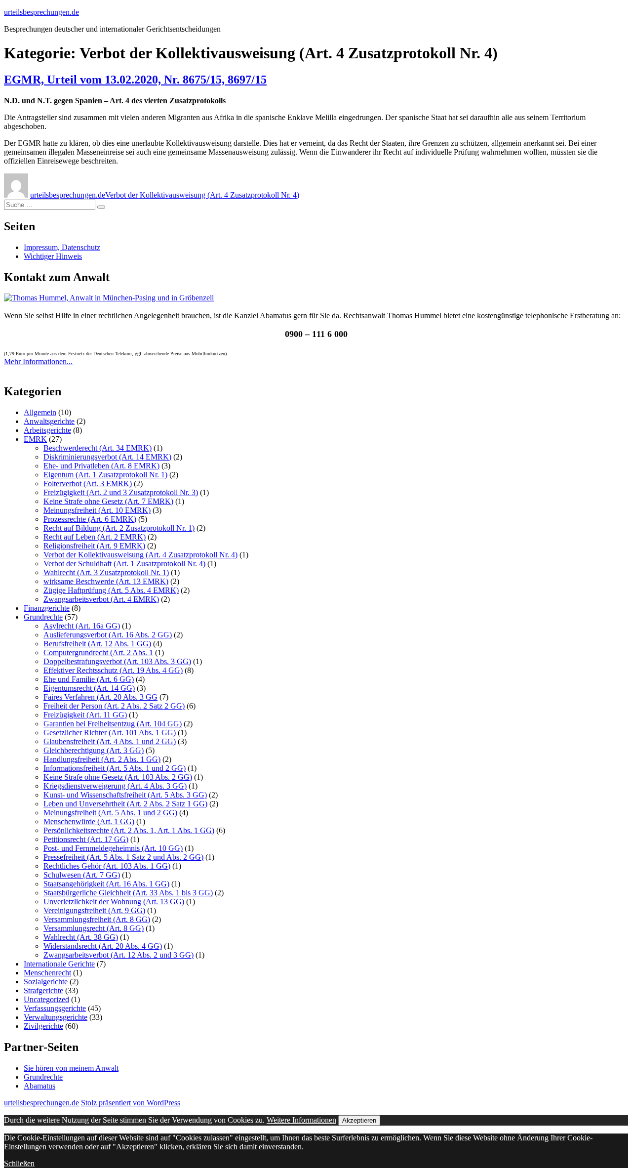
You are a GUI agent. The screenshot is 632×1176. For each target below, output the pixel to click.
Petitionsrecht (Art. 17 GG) (85, 839)
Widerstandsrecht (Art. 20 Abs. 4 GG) (102, 946)
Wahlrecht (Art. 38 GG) (80, 937)
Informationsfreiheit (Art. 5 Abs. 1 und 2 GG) (114, 768)
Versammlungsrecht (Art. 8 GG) (93, 928)
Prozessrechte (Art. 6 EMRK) (89, 519)
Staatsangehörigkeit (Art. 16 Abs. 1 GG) (106, 884)
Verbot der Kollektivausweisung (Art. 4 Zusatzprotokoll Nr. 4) (202, 195)
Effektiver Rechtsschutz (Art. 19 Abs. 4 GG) (113, 670)
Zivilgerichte (43, 1026)
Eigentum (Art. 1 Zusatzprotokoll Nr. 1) (105, 474)
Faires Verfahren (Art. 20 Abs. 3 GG (100, 697)
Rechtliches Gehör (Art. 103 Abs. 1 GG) (106, 866)
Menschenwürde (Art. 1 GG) (88, 821)
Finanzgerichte (47, 608)
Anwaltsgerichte (49, 421)
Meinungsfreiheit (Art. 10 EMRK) (97, 510)
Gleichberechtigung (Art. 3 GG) (93, 750)
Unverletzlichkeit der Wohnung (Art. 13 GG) (113, 901)
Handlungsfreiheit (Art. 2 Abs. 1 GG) (101, 759)
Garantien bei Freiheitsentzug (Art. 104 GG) (112, 723)
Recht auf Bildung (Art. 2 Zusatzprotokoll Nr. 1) (119, 528)
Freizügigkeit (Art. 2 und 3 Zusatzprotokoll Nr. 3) (120, 492)
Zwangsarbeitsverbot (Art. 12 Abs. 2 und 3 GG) (118, 955)
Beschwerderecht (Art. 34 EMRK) (97, 448)
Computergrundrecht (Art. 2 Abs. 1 (98, 652)
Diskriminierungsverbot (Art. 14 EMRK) (107, 457)
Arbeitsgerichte (47, 430)
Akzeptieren (359, 1120)
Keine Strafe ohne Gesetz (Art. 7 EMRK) (108, 501)
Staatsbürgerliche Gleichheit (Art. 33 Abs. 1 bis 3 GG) (128, 892)
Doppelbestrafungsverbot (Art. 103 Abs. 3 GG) (117, 661)
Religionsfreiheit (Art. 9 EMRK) (94, 546)
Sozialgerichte (46, 981)
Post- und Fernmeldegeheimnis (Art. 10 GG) (113, 848)
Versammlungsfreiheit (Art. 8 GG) (96, 919)
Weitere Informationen (301, 1120)
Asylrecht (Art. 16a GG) (81, 626)
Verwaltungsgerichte (55, 1017)
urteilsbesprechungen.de (41, 12)
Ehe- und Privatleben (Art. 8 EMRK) (101, 466)
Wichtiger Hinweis (53, 256)
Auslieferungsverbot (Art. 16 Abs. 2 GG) (107, 634)
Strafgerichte (43, 990)
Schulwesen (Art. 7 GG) (81, 875)
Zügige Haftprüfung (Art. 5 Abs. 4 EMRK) (111, 590)
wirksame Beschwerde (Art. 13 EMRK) (105, 581)
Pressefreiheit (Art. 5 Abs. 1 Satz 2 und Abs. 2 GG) (123, 857)
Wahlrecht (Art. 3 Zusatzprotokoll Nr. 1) (106, 572)
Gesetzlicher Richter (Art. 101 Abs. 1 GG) (109, 732)
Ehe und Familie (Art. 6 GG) (88, 679)
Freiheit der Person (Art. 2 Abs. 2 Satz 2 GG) (114, 706)
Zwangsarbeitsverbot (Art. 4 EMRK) (101, 599)
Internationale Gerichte (59, 964)
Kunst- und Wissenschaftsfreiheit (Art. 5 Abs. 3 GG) (125, 795)
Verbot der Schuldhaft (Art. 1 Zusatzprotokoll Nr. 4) (124, 563)
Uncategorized (46, 999)
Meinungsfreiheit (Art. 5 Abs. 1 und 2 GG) (110, 812)
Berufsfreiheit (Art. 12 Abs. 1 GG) (97, 643)
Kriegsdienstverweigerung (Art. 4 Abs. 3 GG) (115, 786)
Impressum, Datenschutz (62, 247)
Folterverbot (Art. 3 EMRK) (87, 483)
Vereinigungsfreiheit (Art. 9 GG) (94, 910)
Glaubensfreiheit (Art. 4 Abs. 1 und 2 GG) (109, 741)
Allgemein (40, 412)
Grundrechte (43, 617)
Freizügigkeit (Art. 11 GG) (85, 715)
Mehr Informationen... (38, 361)
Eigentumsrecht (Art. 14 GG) (89, 688)
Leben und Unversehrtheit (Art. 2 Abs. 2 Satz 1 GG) (125, 803)
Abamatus (39, 1086)
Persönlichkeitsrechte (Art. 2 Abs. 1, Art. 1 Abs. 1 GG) (128, 830)
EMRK (35, 439)
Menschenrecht (47, 972)
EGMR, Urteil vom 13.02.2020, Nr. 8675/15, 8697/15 (135, 79)
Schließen (19, 1163)
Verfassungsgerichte (55, 1008)
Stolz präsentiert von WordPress (130, 1102)
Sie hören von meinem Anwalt (71, 1068)
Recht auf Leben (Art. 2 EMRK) (94, 537)
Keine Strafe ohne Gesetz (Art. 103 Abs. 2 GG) (117, 777)
